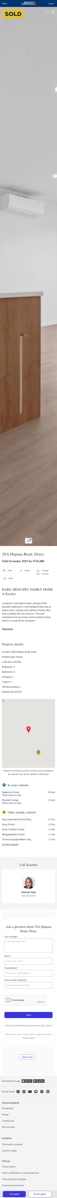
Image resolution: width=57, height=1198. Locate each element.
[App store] (27, 1081)
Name (7, 956)
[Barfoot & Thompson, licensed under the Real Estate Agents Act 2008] (28, 3)
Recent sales (8, 1127)
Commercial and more (13, 1185)
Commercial (8, 1121)
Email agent (40, 1194)
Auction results (9, 1151)
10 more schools (10, 844)
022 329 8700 (28, 896)
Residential (7, 1108)
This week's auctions (12, 1144)
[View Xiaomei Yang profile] (28, 882)
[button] (28, 729)
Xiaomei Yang (28, 892)
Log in (51, 3)
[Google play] (39, 1081)
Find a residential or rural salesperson (20, 1173)
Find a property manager (14, 1179)
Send (28, 1015)
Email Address (10, 968)
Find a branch (9, 1167)
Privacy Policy (29, 1038)
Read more (7, 629)
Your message (10, 936)
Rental (5, 1114)
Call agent (14, 1194)
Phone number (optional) (15, 980)
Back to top (27, 1057)
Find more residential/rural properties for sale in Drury (28, 1025)
